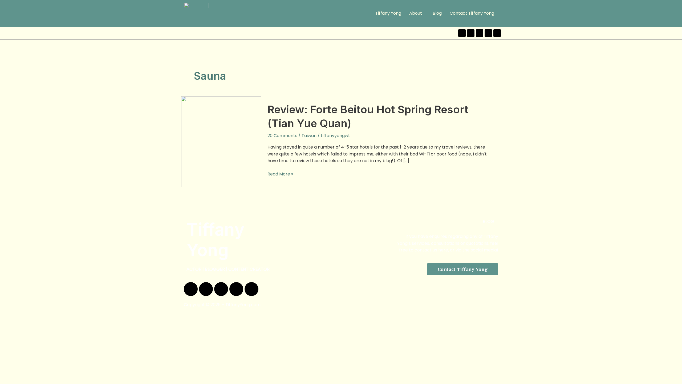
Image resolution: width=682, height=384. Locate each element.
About (415, 13)
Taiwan (309, 136)
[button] (417, 13)
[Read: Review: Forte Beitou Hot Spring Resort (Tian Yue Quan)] (221, 141)
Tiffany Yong (388, 13)
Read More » (280, 174)
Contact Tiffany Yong (472, 13)
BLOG (488, 221)
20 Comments (282, 136)
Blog (437, 13)
